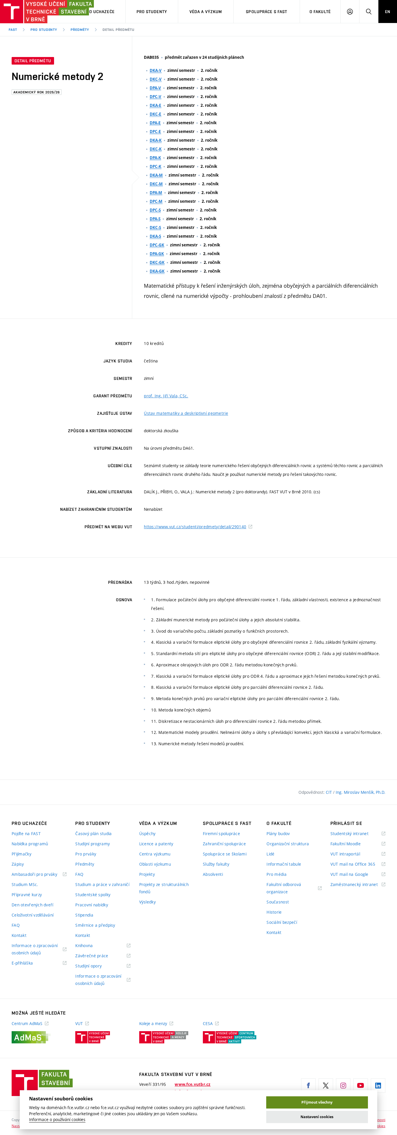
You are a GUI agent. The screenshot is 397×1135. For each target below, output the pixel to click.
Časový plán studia (93, 833)
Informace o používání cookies (57, 1119)
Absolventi (213, 874)
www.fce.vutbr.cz (192, 1084)
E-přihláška (29, 963)
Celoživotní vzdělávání (32, 915)
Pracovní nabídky (91, 905)
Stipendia (84, 915)
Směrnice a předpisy (95, 925)
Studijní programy (92, 843)
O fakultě (320, 11)
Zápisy (18, 864)
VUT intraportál (352, 854)
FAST (13, 30)
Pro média (277, 874)
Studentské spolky (92, 894)
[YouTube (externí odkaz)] (360, 1085)
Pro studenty (152, 11)
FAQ (16, 925)
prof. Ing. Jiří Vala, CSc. (166, 396)
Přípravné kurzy (27, 894)
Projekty (147, 874)
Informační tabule (284, 864)
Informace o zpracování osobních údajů (35, 949)
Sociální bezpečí (282, 922)
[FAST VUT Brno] (36, 11)
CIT (329, 792)
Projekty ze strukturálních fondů (164, 888)
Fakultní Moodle (352, 844)
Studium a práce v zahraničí (102, 884)
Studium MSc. (25, 884)
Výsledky (147, 902)
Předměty (80, 30)
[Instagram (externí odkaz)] (343, 1085)
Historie (274, 912)
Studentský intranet (356, 833)
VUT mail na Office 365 (357, 864)
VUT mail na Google (356, 874)
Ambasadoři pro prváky (39, 874)
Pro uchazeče (99, 11)
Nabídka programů (30, 843)
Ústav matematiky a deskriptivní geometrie (186, 413)
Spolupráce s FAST (266, 11)
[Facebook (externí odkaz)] (308, 1085)
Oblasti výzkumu (155, 864)
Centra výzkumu (155, 854)
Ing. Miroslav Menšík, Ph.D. (360, 792)
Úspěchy (147, 833)
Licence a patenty (156, 843)
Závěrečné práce (99, 956)
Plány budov (278, 833)
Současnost (278, 902)
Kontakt (19, 935)
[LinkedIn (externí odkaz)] (378, 1085)
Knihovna (91, 945)
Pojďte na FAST (26, 833)
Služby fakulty (216, 864)
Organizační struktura (288, 843)
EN (387, 11)
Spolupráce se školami (224, 854)
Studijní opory (95, 966)
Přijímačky (21, 854)
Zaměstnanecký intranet (357, 884)
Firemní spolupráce (221, 833)
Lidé (270, 854)
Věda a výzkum (205, 11)
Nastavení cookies (317, 1116)
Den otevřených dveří (32, 905)
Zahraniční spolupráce (224, 843)
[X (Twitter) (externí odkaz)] (326, 1085)
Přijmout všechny (316, 1102)
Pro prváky (85, 854)
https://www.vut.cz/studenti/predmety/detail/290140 (195, 526)
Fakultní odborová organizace (284, 888)
